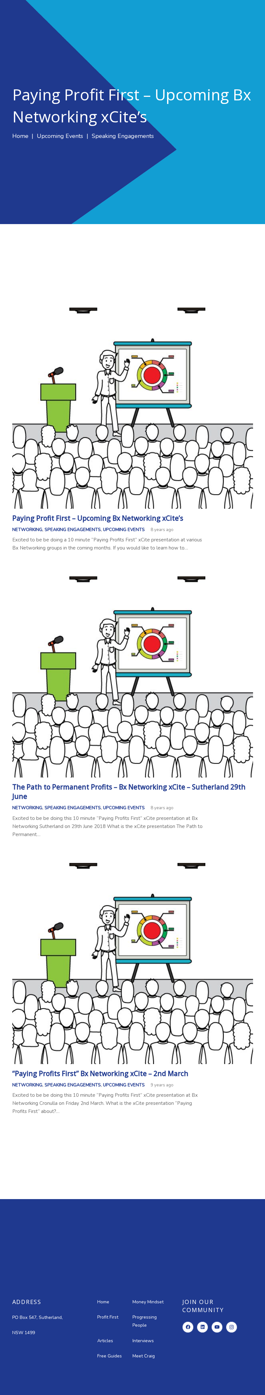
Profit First (107, 1317)
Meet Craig (143, 1356)
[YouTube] (217, 1327)
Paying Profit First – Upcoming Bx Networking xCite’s (97, 518)
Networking (27, 530)
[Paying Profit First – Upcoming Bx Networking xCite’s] (132, 311)
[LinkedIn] (202, 1327)
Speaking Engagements (73, 530)
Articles (105, 1341)
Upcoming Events (124, 530)
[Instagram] (231, 1327)
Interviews (143, 1341)
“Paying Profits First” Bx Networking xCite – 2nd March (100, 1073)
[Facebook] (188, 1327)
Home (103, 1302)
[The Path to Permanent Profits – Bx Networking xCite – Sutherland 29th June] (132, 580)
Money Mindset (148, 1302)
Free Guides (109, 1356)
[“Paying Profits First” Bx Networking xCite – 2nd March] (132, 867)
